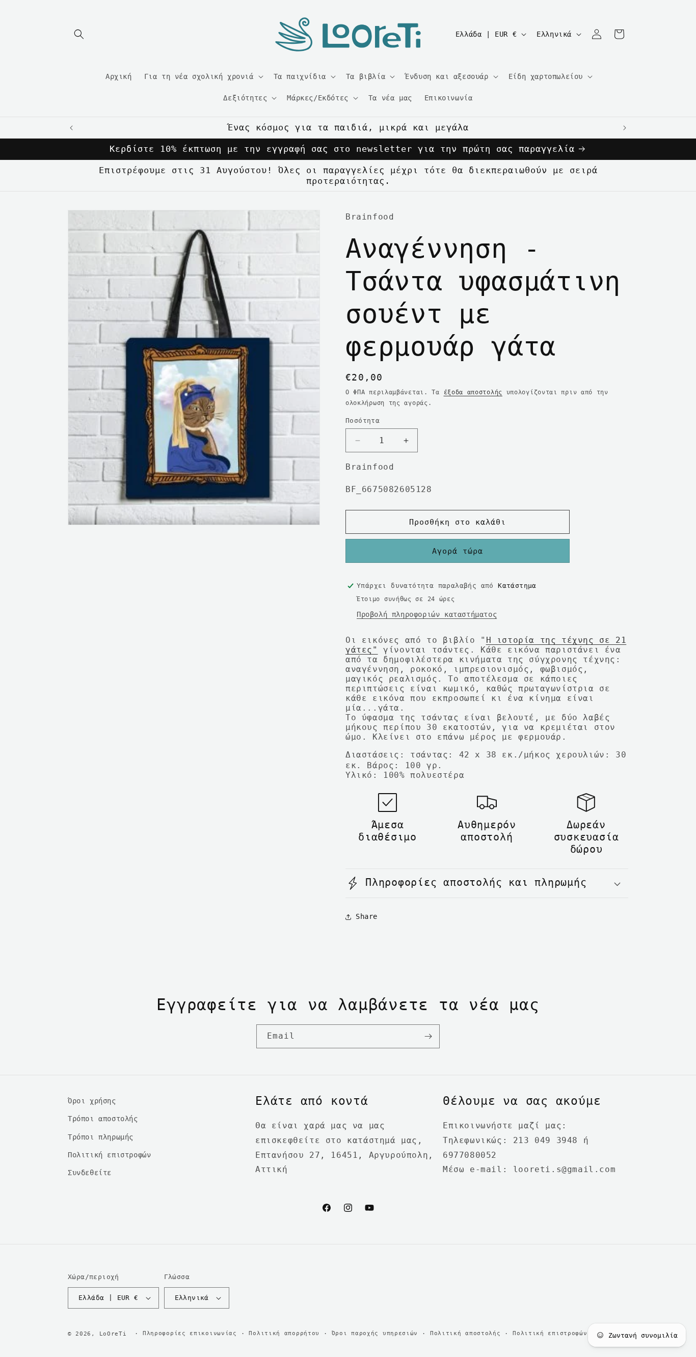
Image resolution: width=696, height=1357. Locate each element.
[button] (79, 34)
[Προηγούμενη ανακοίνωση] (71, 128)
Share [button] (367, 916)
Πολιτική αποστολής (465, 1333)
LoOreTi (113, 1334)
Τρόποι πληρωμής (100, 1137)
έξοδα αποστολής (473, 392)
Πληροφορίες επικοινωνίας (190, 1333)
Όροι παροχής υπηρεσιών (375, 1333)
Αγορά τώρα (457, 551)
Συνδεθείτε (90, 1173)
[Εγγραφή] (428, 1036)
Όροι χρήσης (92, 1101)
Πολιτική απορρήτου (284, 1333)
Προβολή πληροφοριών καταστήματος (427, 614)
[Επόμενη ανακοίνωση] (624, 128)
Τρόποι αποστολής (103, 1119)
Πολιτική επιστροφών (109, 1155)
